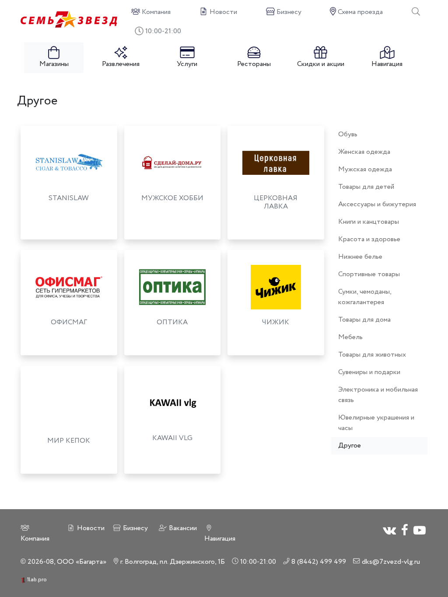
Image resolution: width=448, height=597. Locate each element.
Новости (90, 528)
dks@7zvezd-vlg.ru (390, 562)
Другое (349, 446)
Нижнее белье (360, 257)
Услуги (187, 64)
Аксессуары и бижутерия (377, 204)
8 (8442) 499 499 (318, 562)
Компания (35, 539)
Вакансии (182, 528)
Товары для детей (366, 187)
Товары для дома (364, 320)
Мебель (350, 337)
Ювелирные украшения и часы (376, 423)
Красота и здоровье (369, 239)
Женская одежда (364, 152)
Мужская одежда (365, 169)
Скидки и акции (320, 64)
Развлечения (121, 64)
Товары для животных (372, 355)
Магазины (54, 64)
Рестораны (254, 64)
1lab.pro (36, 580)
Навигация (386, 64)
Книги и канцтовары (368, 222)
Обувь (347, 134)
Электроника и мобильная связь (378, 395)
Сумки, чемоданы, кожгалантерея (364, 297)
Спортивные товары (369, 274)
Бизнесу (134, 528)
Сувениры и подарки (369, 372)
